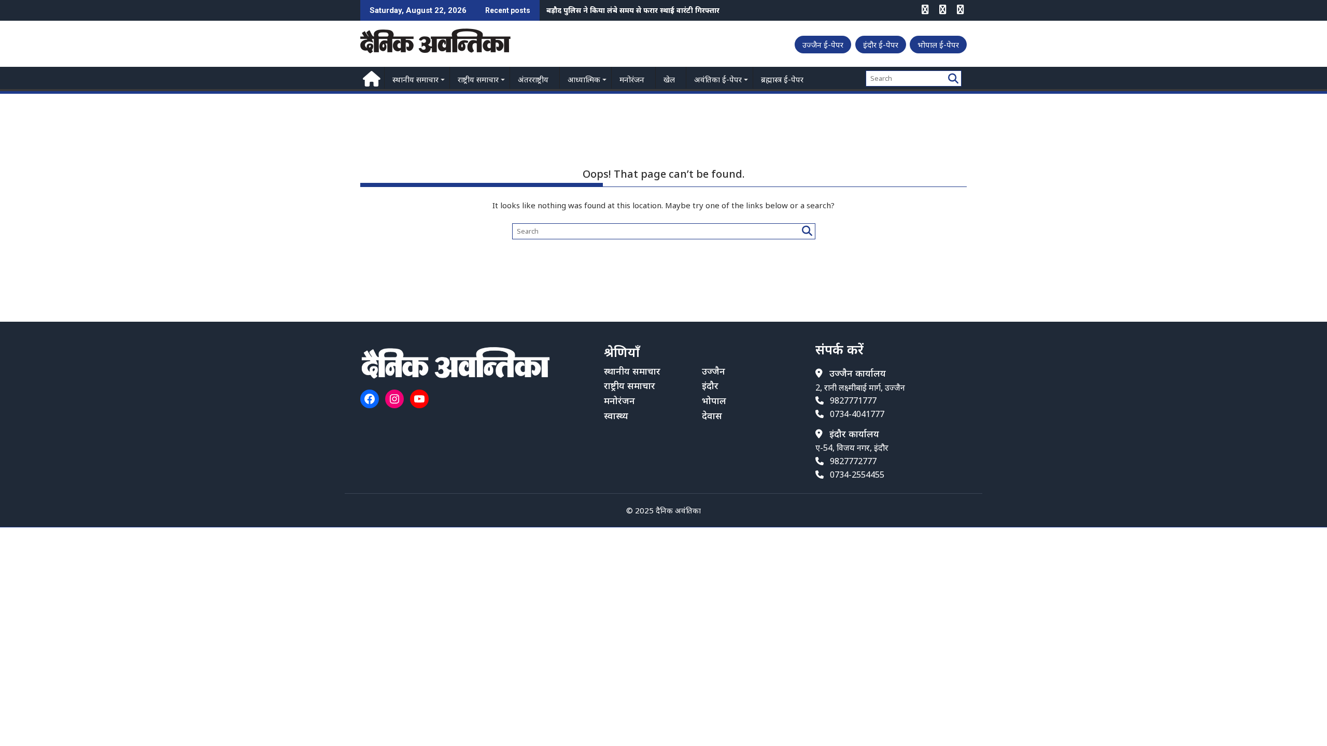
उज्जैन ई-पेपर (822, 44)
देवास (712, 415)
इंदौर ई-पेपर (880, 44)
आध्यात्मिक (584, 79)
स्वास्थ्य (616, 415)
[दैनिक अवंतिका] (370, 77)
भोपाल (714, 400)
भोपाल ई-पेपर (938, 44)
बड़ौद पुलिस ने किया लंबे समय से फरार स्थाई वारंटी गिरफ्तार (632, 10)
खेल (669, 79)
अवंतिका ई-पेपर (718, 79)
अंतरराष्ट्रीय (533, 79)
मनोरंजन (631, 79)
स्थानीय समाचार (415, 79)
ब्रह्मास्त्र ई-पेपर (782, 79)
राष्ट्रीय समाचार (478, 79)
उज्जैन (713, 371)
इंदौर (710, 385)
